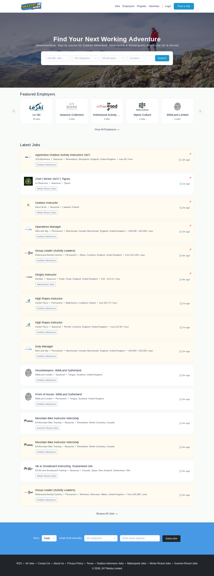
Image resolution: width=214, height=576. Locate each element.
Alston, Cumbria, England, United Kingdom (101, 255)
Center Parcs (41, 303)
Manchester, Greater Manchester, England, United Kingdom (95, 231)
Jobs (117, 6)
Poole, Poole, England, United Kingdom (78, 279)
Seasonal (57, 159)
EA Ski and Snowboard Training (50, 470)
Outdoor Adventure (46, 164)
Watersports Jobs (45, 284)
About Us (59, 563)
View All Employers (106, 129)
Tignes (67, 183)
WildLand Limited (43, 374)
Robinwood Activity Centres (48, 255)
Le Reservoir (41, 183)
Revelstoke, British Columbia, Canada (96, 422)
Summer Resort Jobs (47, 428)
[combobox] (85, 58)
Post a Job (184, 6)
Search (162, 58)
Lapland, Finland (71, 207)
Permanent (57, 231)
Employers (128, 6)
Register (141, 6)
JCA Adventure (42, 159)
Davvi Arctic (41, 207)
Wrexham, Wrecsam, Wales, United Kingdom (102, 494)
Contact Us (44, 563)
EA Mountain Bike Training (48, 422)
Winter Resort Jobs (46, 188)
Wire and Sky (41, 231)
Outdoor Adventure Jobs (110, 563)
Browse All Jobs (106, 513)
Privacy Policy (75, 563)
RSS (19, 563)
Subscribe (171, 538)
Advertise (154, 6)
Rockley (39, 279)
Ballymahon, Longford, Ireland (81, 303)
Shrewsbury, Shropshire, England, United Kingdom (91, 159)
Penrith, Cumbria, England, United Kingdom (85, 326)
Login (168, 6)
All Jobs (29, 563)
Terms (90, 563)
